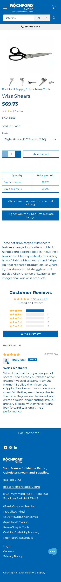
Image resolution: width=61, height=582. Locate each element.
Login (7, 546)
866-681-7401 (12, 479)
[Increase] (18, 154)
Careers (8, 551)
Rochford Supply (13, 89)
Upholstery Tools (38, 89)
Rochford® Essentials (18, 537)
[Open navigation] (5, 7)
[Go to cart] (54, 7)
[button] (16, 310)
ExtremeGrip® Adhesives (20, 516)
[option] (30, 53)
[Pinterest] (10, 447)
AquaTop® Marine (15, 522)
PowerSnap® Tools (16, 527)
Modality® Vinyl (14, 511)
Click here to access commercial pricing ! (30, 203)
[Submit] (54, 18)
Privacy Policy (12, 556)
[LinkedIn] (15, 447)
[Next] (50, 53)
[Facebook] (5, 447)
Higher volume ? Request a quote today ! (30, 215)
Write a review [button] (30, 333)
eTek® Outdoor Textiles (19, 506)
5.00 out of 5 (39, 299)
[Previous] (11, 53)
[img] (11, 354)
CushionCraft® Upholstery (21, 532)
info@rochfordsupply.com (21, 486)
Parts (5, 133)
